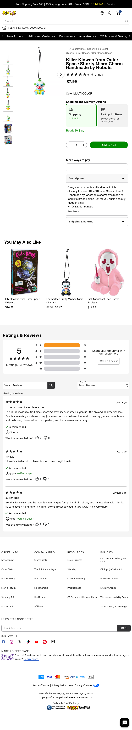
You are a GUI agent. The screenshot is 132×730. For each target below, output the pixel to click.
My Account (7, 559)
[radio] (81, 115)
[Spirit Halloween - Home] (9, 13)
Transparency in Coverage (113, 606)
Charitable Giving (76, 578)
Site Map (71, 569)
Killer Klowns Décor (101, 52)
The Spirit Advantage (45, 569)
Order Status (7, 569)
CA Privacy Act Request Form (82, 597)
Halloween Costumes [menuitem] (41, 36)
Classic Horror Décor (77, 52)
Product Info (7, 606)
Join (123, 628)
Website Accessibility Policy (114, 597)
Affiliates (38, 606)
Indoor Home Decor (97, 48)
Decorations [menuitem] (67, 36)
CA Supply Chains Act (111, 569)
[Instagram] (12, 641)
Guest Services (74, 559)
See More (73, 211)
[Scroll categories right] (129, 35)
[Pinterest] (45, 641)
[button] (40, 71)
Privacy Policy (59, 685)
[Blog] (53, 641)
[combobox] (66, 21)
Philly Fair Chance (109, 578)
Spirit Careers (41, 587)
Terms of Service (41, 685)
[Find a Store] (102, 13)
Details (110, 4)
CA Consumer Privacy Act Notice (113, 560)
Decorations (78, 48)
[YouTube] (36, 641)
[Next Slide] (60, 74)
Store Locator (41, 559)
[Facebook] (3, 641)
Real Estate (40, 597)
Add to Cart (109, 145)
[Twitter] (20, 641)
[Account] (109, 13)
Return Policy (8, 578)
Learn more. (31, 659)
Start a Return (8, 587)
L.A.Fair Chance (108, 587)
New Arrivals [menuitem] (15, 36)
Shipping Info (8, 597)
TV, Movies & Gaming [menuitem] (114, 36)
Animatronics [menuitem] (87, 36)
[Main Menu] (126, 13)
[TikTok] (28, 641)
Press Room (40, 578)
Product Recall (74, 587)
